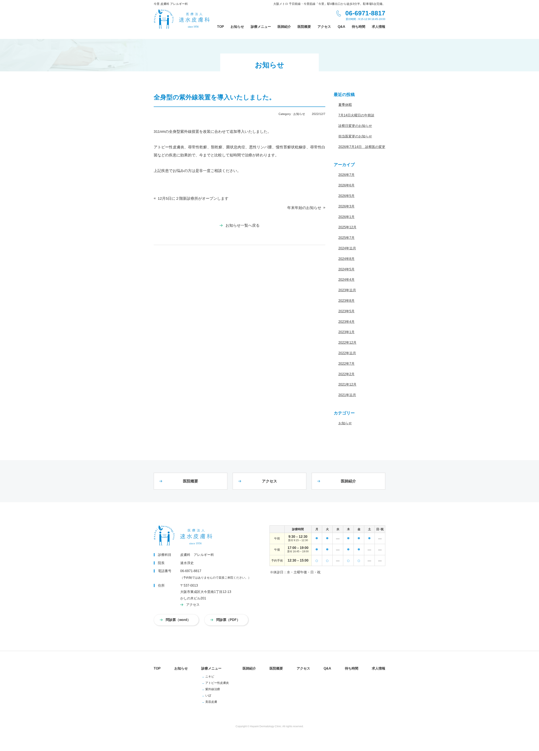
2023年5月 (346, 311)
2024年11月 (347, 248)
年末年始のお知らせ (304, 208)
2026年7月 (346, 175)
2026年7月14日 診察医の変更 (361, 147)
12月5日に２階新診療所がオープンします (193, 198)
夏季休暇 (345, 105)
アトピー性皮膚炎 (217, 682)
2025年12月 (347, 227)
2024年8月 (346, 259)
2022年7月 (346, 363)
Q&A (327, 668)
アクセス (269, 481)
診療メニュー (211, 668)
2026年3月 (346, 206)
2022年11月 (347, 353)
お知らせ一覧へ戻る (242, 225)
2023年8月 (346, 300)
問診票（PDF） (228, 620)
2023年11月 (347, 290)
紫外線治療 (212, 689)
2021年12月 (347, 384)
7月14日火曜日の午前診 (356, 115)
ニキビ (209, 676)
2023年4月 (346, 322)
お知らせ (299, 114)
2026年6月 (346, 185)
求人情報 (378, 668)
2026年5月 (346, 196)
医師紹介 (348, 481)
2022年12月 (347, 342)
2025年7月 (346, 238)
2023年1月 (346, 332)
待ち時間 (351, 668)
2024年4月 (346, 279)
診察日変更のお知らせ (355, 126)
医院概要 (190, 481)
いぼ (208, 695)
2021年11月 (347, 395)
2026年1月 (346, 217)
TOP (157, 668)
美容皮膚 (211, 701)
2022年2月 (346, 374)
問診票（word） (178, 620)
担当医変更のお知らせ (355, 136)
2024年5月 (346, 269)
